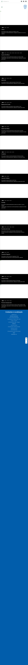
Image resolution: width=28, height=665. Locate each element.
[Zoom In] (26, 338)
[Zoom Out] (26, 340)
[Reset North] (26, 343)
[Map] (14, 347)
